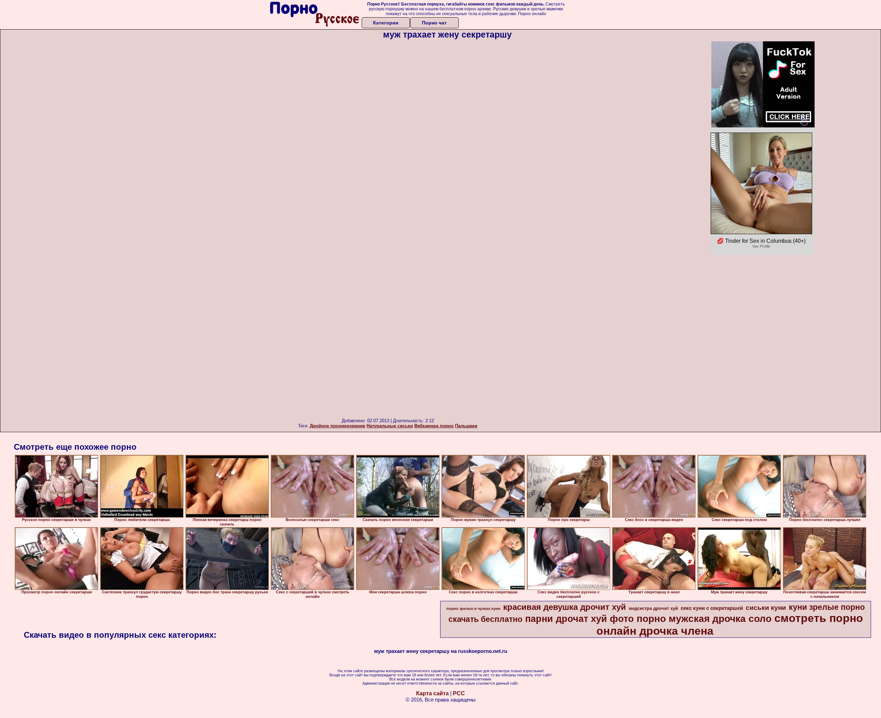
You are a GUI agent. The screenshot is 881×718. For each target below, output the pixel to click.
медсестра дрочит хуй (653, 608)
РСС (459, 693)
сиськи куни (766, 607)
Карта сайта (432, 693)
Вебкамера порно (434, 425)
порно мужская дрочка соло (704, 618)
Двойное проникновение (337, 425)
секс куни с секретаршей (712, 608)
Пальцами (466, 425)
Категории (386, 22)
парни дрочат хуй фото (579, 619)
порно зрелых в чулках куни (473, 608)
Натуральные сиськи (390, 425)
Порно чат (434, 22)
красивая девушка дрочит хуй (564, 607)
